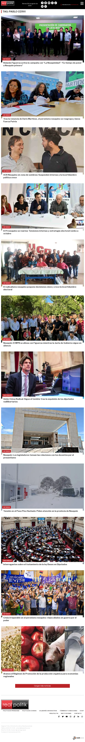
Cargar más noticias (42, 686)
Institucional (66, 713)
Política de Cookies (29, 710)
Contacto (77, 713)
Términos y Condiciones (68, 710)
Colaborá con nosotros (48, 710)
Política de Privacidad (11, 710)
